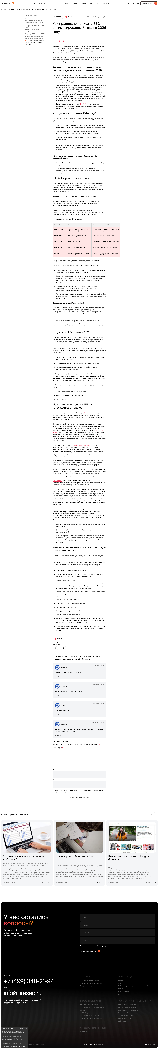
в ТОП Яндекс (85, 1013)
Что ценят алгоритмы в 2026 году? (34, 26)
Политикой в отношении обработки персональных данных (12, 1040)
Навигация (126, 976)
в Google (83, 1010)
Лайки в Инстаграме (125, 1015)
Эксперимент (57, 480)
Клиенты (83, 3)
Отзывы (121, 989)
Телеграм (83, 1031)
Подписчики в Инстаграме (128, 1010)
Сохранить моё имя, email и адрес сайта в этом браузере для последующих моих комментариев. (80, 791)
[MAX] (129, 3)
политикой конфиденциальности (101, 946)
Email (55, 780)
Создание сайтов (86, 986)
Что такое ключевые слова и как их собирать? (26, 858)
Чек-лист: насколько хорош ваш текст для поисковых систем (35, 42)
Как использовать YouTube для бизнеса (128, 858)
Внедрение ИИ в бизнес (127, 1013)
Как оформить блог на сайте (74, 856)
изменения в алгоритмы (81, 445)
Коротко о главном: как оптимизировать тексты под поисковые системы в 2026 (34, 20)
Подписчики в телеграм (127, 1004)
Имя (55, 770)
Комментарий (58, 748)
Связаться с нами (147, 3)
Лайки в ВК (122, 1021)
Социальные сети (93, 1027)
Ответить (58, 676)
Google (86, 413)
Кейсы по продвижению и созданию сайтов (134, 986)
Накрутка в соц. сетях (134, 1000)
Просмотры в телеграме (127, 1007)
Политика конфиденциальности (92, 1044)
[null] (54, 41)
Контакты (106, 3)
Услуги (65, 3)
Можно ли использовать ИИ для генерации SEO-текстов (34, 37)
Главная (121, 980)
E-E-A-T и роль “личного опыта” (33, 30)
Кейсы (75, 3)
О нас (91, 3)
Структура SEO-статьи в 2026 (35, 34)
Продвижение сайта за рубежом (92, 1007)
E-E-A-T (83, 104)
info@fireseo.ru (23, 993)
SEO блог (57, 17)
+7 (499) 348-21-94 (38, 3)
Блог (98, 3)
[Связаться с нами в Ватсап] (137, 3)
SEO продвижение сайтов (89, 980)
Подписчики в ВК (124, 1018)
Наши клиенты (123, 991)
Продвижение (90, 1000)
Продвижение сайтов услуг (90, 1015)
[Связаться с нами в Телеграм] (133, 3)
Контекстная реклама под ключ (91, 983)
